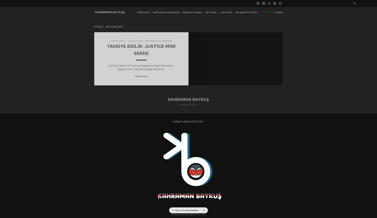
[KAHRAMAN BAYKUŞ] (109, 13)
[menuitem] (185, 210)
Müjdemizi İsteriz (246, 12)
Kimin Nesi (143, 12)
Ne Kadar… (212, 12)
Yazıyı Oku (141, 76)
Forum (279, 12)
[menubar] (188, 210)
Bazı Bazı (226, 12)
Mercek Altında (192, 12)
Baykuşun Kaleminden (166, 12)
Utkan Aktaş (135, 41)
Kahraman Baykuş (188, 99)
